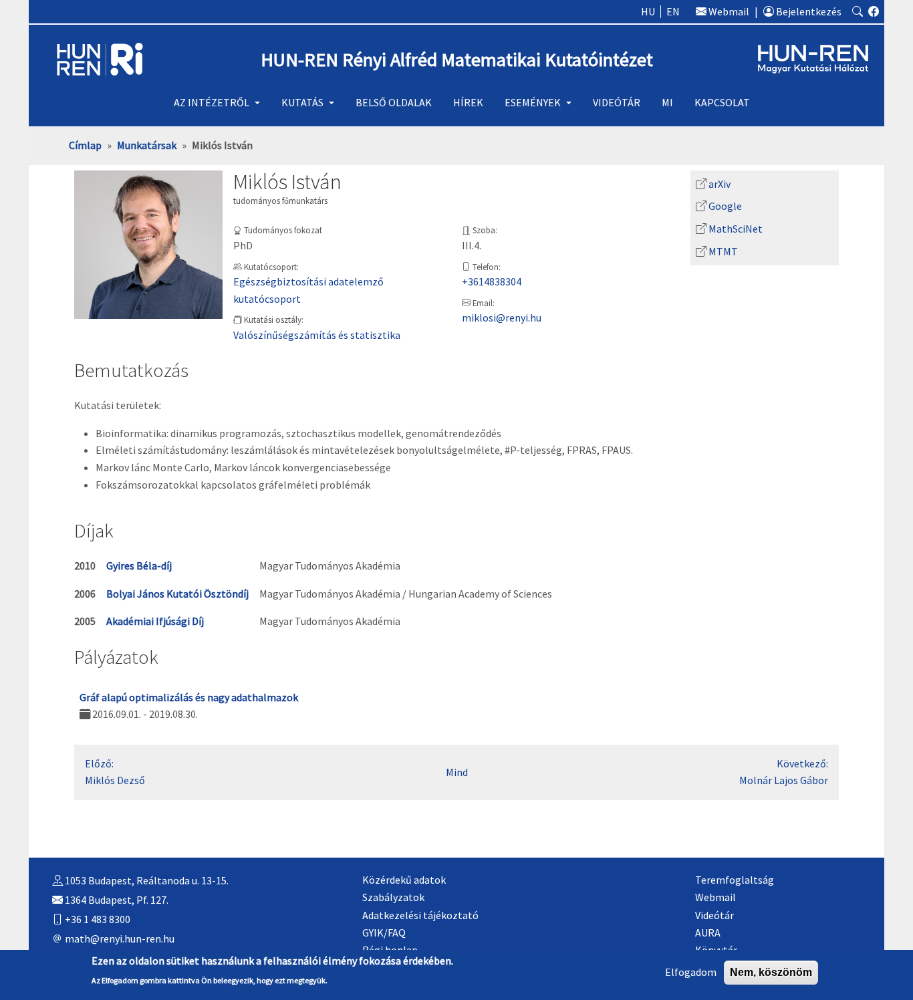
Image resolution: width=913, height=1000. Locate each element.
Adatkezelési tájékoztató (420, 915)
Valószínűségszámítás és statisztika (316, 335)
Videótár (616, 102)
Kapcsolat (722, 102)
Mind (457, 772)
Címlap (85, 145)
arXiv (719, 184)
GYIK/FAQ (384, 932)
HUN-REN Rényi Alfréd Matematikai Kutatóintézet (457, 59)
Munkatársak (146, 145)
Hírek (468, 102)
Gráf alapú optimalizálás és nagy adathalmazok (189, 697)
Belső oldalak (394, 102)
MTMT (723, 251)
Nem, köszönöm (771, 972)
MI (667, 102)
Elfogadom (690, 972)
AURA (708, 932)
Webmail (727, 11)
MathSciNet (735, 228)
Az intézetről (211, 102)
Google (725, 206)
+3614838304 (491, 281)
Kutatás (302, 102)
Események (533, 102)
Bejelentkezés (807, 11)
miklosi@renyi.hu (501, 317)
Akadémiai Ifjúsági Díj (155, 621)
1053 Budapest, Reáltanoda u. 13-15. (146, 880)
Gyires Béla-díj (139, 565)
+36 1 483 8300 (96, 919)
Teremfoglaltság (734, 879)
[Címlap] (100, 58)
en (673, 11)
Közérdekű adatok (404, 879)
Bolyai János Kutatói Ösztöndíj (177, 593)
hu (648, 11)
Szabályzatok (393, 897)
